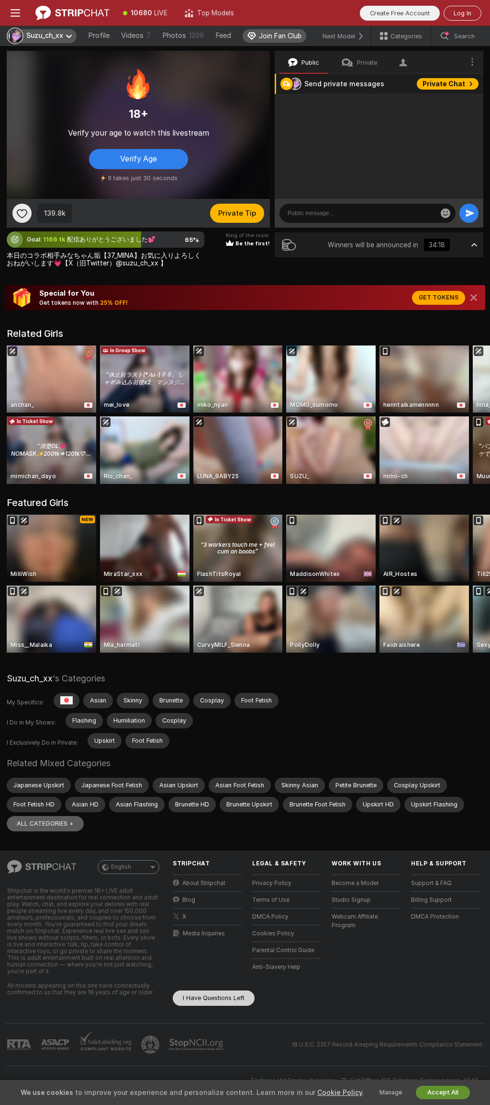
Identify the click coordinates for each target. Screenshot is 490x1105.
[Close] (473, 297)
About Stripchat (203, 883)
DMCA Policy (270, 916)
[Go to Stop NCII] (197, 1044)
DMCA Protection (435, 916)
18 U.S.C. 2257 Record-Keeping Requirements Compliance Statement (386, 1044)
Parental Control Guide (283, 950)
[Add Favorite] (22, 213)
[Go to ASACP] (56, 1044)
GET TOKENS (438, 297)
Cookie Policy (339, 1092)
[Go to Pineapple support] (151, 1045)
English (121, 866)
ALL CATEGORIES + (45, 823)
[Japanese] (66, 700)
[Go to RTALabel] (20, 1045)
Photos (183, 35)
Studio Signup (351, 900)
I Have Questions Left (214, 997)
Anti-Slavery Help (276, 967)
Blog (188, 900)
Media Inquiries (204, 933)
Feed (223, 35)
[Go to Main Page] (72, 13)
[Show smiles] (445, 213)
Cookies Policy (273, 933)
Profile (99, 35)
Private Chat (444, 84)
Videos (136, 35)
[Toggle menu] (15, 13)
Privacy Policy (271, 883)
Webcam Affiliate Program (355, 921)
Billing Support (431, 900)
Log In (462, 13)
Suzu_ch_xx (30, 678)
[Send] (469, 213)
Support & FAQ (431, 883)
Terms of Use (271, 900)
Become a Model (355, 883)
